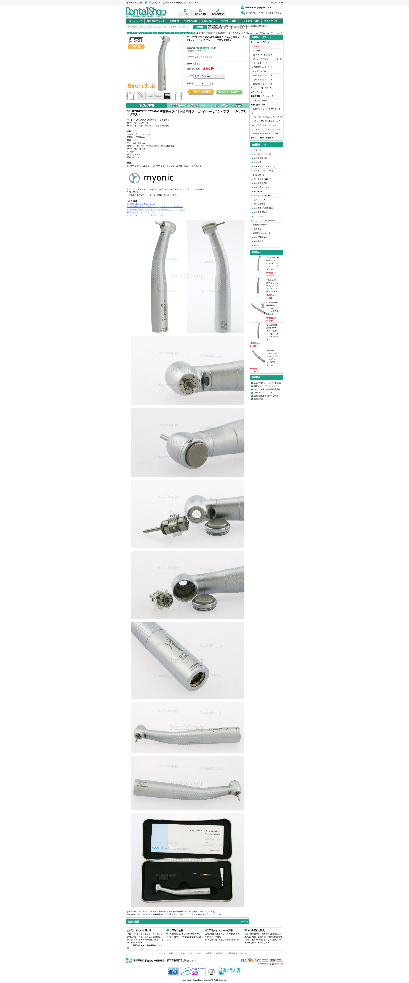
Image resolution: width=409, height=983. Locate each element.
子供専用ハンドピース (262, 67)
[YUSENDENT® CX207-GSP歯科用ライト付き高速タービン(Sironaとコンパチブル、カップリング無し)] (154, 63)
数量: (189, 83)
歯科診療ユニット (261, 187)
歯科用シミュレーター (262, 233)
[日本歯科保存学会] (173, 975)
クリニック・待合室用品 (264, 220)
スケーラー (258, 150)
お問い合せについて (177, 953)
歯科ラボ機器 (259, 204)
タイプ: (190, 76)
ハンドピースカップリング (264, 125)
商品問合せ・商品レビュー (187, 105)
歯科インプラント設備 (263, 171)
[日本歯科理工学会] (212, 975)
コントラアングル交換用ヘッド (266, 121)
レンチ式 (257, 50)
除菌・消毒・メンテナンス (265, 166)
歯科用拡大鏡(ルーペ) (263, 195)
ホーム (131, 33)
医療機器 (257, 229)
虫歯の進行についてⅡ (263, 392)
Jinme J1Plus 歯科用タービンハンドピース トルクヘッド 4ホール (272, 263)
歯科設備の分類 (260, 399)
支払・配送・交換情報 (228, 105)
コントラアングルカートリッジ (266, 129)
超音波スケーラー (259, 26)
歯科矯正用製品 (260, 212)
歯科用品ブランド (156, 21)
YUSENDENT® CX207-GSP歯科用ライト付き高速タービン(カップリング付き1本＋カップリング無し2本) (176, 914)
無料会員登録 (200, 14)
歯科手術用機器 (260, 183)
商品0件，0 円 (277, 2)
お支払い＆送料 (228, 21)
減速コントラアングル (262, 84)
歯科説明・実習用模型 (263, 208)
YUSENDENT (206, 57)
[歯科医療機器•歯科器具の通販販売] (146, 17)
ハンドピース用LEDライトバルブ (267, 117)
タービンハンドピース (166, 33)
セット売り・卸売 (250, 21)
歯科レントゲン (260, 200)
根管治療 (257, 162)
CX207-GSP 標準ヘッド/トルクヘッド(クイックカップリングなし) (155, 206)
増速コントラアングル (262, 75)
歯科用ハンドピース (145, 33)
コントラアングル (242, 26)
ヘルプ (162, 953)
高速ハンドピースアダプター (265, 133)
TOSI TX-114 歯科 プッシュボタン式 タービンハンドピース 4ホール (272, 286)
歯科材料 (257, 245)
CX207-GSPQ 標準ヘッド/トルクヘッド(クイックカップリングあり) (156, 209)
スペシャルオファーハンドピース (267, 59)
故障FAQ (220, 953)
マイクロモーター (241, 28)
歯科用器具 (258, 241)
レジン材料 (258, 216)
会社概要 (231, 953)
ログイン (185, 14)
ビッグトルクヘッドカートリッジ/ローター (145, 215)
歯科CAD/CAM (260, 237)
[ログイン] (185, 10)
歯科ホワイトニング (262, 179)
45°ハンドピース (260, 63)
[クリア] (244, 921)
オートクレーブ (226, 26)
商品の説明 (146, 105)
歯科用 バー (259, 191)
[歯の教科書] (229, 975)
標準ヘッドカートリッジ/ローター (141, 212)
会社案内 (174, 21)
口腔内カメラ (259, 175)
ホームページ (135, 21)
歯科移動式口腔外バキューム (220, 28)
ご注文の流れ (190, 21)
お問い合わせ (218, 14)
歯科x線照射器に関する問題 (266, 396)
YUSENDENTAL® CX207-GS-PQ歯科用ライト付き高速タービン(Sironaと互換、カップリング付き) (173, 911)
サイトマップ (270, 21)
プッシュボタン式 (186, 33)
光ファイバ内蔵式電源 (262, 55)
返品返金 (209, 953)
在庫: (189, 63)
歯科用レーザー (260, 225)
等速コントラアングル (262, 80)
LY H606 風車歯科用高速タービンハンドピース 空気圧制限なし (272, 308)
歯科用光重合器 (260, 158)
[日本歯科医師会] (193, 975)
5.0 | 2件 (212, 48)
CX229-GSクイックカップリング (141, 204)
